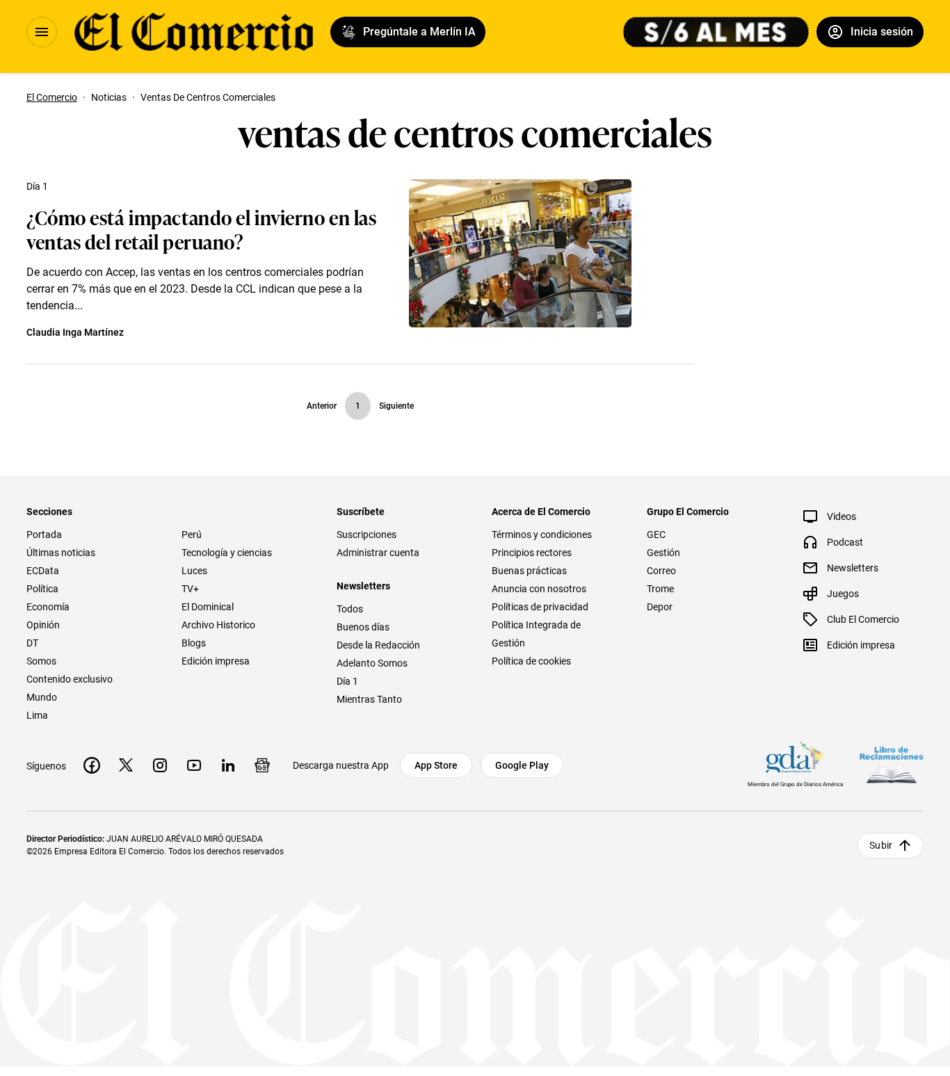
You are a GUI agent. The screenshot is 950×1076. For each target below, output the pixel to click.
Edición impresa (216, 661)
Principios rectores (532, 552)
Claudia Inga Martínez (75, 332)
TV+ (190, 588)
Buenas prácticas (529, 570)
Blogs (194, 643)
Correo (661, 570)
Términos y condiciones (542, 534)
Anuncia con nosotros (539, 588)
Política (42, 588)
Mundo (41, 697)
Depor (660, 606)
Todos (350, 608)
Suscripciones (366, 534)
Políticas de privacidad (540, 606)
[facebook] (91, 765)
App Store (436, 765)
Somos (41, 661)
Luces (194, 570)
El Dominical (208, 606)
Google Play (522, 765)
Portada (44, 534)
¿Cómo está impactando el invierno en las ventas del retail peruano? (201, 228)
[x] (126, 765)
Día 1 (37, 186)
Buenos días (363, 627)
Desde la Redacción (378, 645)
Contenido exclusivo (69, 679)
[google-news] (262, 765)
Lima (37, 715)
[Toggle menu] (41, 32)
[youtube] (194, 765)
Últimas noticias (60, 552)
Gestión (663, 552)
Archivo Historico (218, 624)
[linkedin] (228, 765)
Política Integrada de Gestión (536, 634)
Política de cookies (531, 661)
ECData (42, 570)
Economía (48, 606)
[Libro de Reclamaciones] (892, 765)
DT (32, 643)
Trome (660, 588)
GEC (656, 534)
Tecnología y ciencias (227, 552)
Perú (192, 534)
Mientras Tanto (369, 699)
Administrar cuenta (378, 552)
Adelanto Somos (372, 663)
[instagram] (160, 765)
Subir (880, 845)
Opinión (43, 624)
